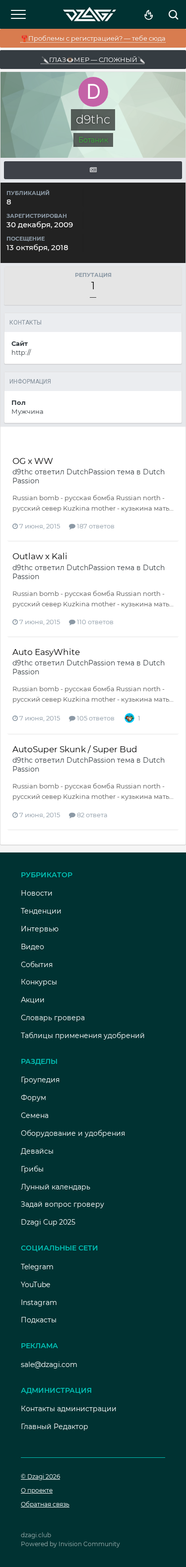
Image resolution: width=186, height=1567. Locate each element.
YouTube (35, 1284)
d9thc (22, 471)
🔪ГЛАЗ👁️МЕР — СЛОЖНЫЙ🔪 (93, 60)
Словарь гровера (53, 1017)
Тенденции (41, 911)
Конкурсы (39, 982)
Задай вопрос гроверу (62, 1204)
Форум (33, 1097)
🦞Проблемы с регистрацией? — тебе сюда (93, 38)
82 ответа (91, 815)
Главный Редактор (54, 1426)
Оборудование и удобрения (73, 1133)
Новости (37, 893)
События (37, 964)
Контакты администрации (69, 1408)
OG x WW (32, 461)
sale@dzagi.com (49, 1364)
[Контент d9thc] (93, 170)
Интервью (40, 928)
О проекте (37, 1490)
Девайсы (37, 1151)
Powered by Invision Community (70, 1544)
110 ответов (94, 622)
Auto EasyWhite (46, 652)
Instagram (39, 1302)
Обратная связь (45, 1504)
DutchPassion (90, 471)
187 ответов (95, 526)
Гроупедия (40, 1079)
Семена (35, 1115)
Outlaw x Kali (39, 556)
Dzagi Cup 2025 (48, 1222)
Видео (32, 946)
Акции (33, 999)
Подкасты (39, 1319)
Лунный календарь (55, 1186)
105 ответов (95, 718)
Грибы (32, 1169)
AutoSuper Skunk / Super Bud (74, 749)
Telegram (37, 1266)
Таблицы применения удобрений (83, 1035)
